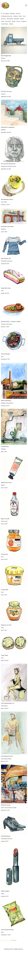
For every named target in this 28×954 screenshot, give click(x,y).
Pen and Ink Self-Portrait (7, 137)
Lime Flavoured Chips (6, 900)
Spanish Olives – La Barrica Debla (9, 297)
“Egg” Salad (4, 634)
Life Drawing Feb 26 (6, 712)
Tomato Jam (4, 528)
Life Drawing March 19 (6, 664)
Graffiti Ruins (4, 409)
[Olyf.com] (5, 5)
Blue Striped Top (5, 235)
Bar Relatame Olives (6, 173)
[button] (1, 13)
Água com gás (4, 491)
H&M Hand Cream (5, 456)
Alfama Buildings (5, 363)
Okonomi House (5, 765)
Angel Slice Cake (5, 268)
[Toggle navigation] (26, 5)
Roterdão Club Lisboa (6, 208)
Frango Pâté (4, 563)
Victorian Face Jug (5, 65)
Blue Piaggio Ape (5, 27)
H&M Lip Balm (4, 845)
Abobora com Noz (5, 599)
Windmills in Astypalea (6, 100)
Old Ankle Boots (5, 814)
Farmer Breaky (4, 330)
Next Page (13, 940)
